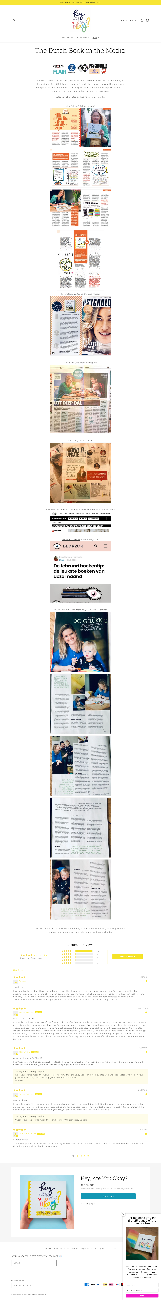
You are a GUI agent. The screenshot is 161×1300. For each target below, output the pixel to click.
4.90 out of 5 (40, 955)
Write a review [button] (127, 956)
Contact (113, 1248)
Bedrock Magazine (71, 539)
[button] (14, 20)
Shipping (58, 1248)
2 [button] (77, 1156)
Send (142, 1296)
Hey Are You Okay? (24, 1294)
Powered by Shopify (38, 1294)
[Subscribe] (53, 1263)
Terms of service (71, 1248)
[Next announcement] (149, 2)
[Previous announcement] (12, 2)
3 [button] (81, 1156)
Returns (48, 1248)
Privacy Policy (101, 1248)
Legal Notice (86, 1248)
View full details (88, 1204)
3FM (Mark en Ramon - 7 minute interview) (67, 509)
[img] (19, 977)
